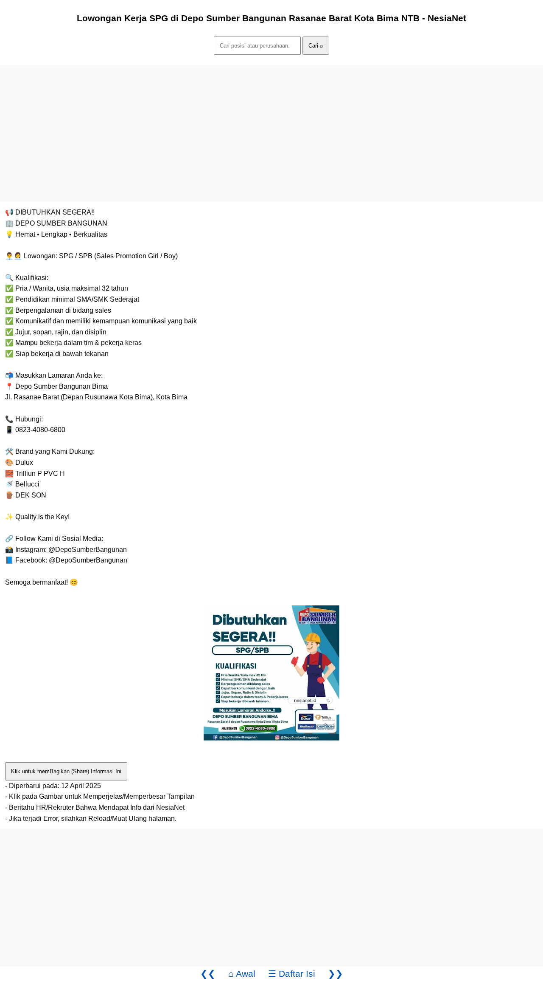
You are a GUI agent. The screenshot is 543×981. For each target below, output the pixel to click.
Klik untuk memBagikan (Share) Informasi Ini (66, 771)
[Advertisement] (254, 124)
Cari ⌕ (315, 45)
